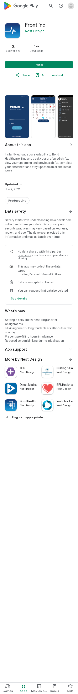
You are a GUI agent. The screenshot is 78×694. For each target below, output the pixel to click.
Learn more (24, 255)
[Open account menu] (71, 6)
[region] (39, 48)
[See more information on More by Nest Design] (71, 359)
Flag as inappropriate (24, 417)
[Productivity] (17, 200)
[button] (19, 50)
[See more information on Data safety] (71, 211)
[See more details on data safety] (19, 298)
